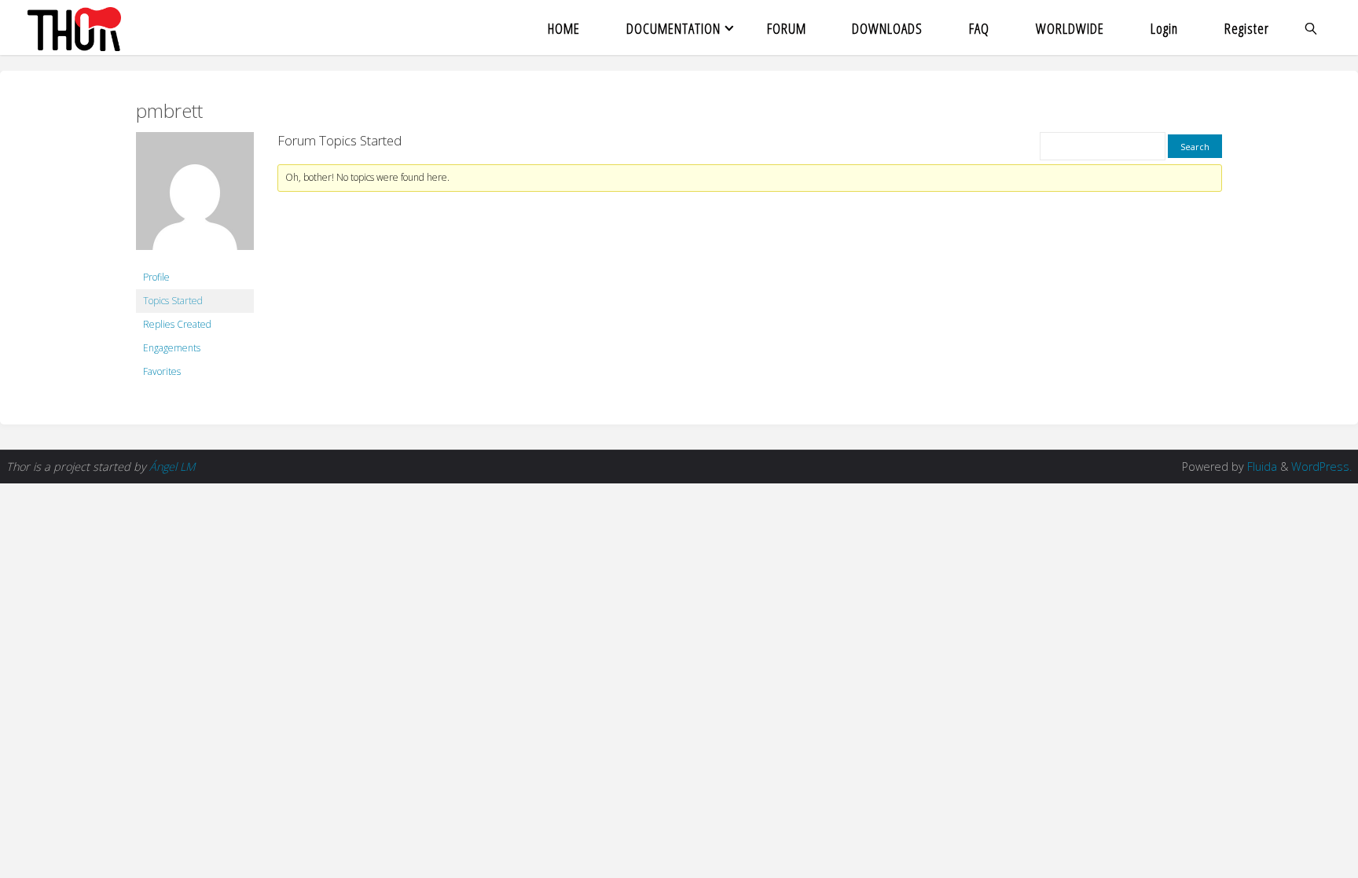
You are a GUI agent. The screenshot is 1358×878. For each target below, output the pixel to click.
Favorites (162, 371)
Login (1164, 28)
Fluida (1260, 466)
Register (1246, 28)
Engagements (171, 348)
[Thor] (74, 27)
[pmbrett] (195, 198)
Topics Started (173, 300)
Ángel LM (172, 466)
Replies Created (177, 324)
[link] (1311, 27)
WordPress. (1321, 466)
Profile (156, 277)
